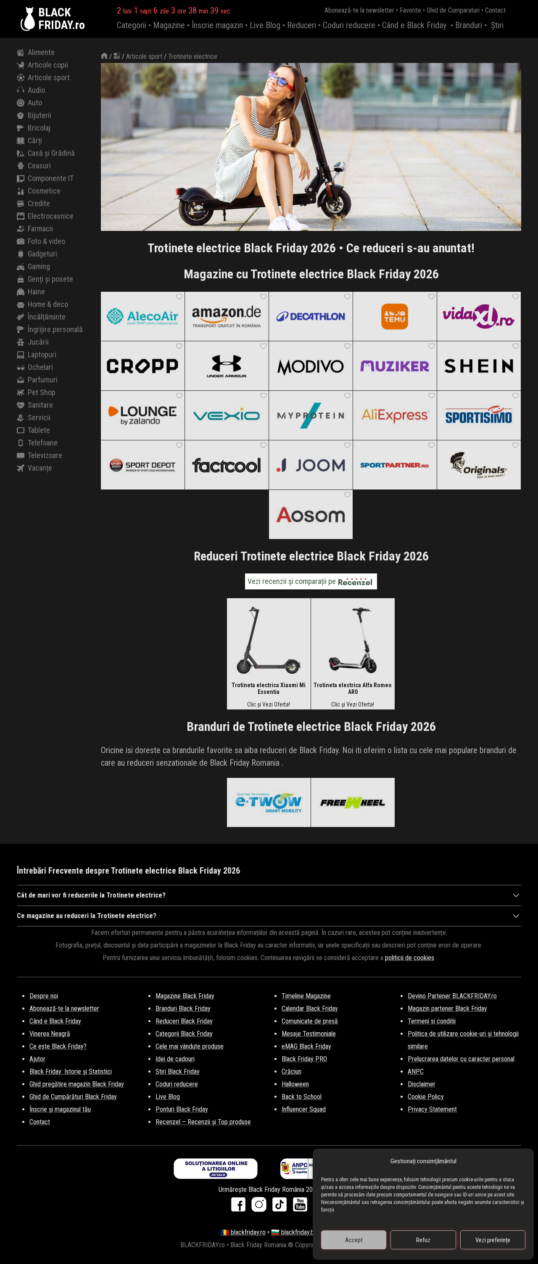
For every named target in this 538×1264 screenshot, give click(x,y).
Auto (35, 102)
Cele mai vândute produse (190, 1046)
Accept (354, 1240)
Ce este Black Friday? (58, 1046)
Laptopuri (42, 354)
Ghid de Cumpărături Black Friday (73, 1097)
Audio (36, 90)
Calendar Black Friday (310, 1009)
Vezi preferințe (492, 1240)
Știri (497, 25)
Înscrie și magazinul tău (60, 1109)
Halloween (295, 1084)
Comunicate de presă (310, 1021)
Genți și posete (50, 279)
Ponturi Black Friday (182, 1109)
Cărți (35, 140)
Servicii (39, 417)
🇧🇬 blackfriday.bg (294, 1232)
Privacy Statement (432, 1109)
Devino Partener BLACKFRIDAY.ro (452, 996)
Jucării (38, 342)
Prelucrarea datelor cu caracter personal (461, 1059)
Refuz (423, 1240)
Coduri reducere (349, 25)
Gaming (39, 266)
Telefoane (43, 442)
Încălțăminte (47, 316)
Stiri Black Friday (178, 1072)
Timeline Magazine (306, 996)
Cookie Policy (426, 1097)
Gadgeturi (42, 253)
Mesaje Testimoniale (309, 1034)
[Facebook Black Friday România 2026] (240, 1207)
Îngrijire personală (55, 329)
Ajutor (37, 1059)
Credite (39, 203)
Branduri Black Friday (183, 1009)
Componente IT (51, 178)
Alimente (41, 52)
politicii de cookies (409, 958)
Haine (36, 291)
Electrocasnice (51, 216)
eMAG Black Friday (306, 1046)
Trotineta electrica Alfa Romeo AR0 (353, 688)
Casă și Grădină (51, 153)
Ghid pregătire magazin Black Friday (76, 1084)
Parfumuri (43, 379)
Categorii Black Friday (184, 1034)
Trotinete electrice (192, 56)
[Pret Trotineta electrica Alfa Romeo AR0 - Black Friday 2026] (353, 640)
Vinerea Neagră (49, 1034)
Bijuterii (39, 115)
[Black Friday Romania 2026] (29, 19)
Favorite (410, 10)
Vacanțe (40, 467)
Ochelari (40, 367)
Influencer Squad (304, 1109)
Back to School (302, 1097)
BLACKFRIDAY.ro (61, 18)
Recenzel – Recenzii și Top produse (203, 1122)
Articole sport (49, 77)
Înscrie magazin (217, 25)
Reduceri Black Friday (184, 1021)
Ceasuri (39, 165)
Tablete (39, 430)
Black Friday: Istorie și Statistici (70, 1072)
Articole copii (48, 64)
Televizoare (45, 455)
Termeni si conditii (432, 1021)
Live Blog (265, 25)
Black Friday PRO (304, 1059)
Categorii (131, 25)
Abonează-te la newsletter (359, 10)
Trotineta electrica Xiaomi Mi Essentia (269, 688)
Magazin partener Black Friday (447, 1009)
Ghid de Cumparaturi (453, 10)
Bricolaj (39, 127)
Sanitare (40, 404)
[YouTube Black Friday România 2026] (300, 1207)
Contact (495, 10)
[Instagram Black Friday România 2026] (261, 1207)
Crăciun (291, 1072)
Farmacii (40, 228)
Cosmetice (44, 190)
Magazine (169, 25)
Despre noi (43, 996)
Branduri (468, 25)
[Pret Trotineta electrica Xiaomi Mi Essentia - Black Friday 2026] (269, 640)
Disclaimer (421, 1084)
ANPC (416, 1072)
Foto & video (46, 241)
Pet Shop (41, 392)
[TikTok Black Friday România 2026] (281, 1207)
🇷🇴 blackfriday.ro (243, 1232)
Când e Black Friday (414, 25)
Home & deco (48, 304)
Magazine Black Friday (185, 996)
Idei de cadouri (175, 1059)
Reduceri (301, 25)
